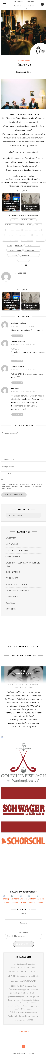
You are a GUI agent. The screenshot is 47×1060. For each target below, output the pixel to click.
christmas (11, 971)
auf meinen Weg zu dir (14, 225)
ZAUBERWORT (23, 60)
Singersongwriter (32, 250)
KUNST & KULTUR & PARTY (17, 550)
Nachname (23, 923)
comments (32, 215)
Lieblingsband (27, 240)
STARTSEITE (11, 538)
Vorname (23, 913)
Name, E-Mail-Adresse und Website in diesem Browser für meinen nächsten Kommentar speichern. (22, 486)
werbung (17, 1020)
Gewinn (37, 230)
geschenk (13, 993)
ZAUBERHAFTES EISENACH (17, 590)
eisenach (27, 230)
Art (21, 967)
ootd (21, 1006)
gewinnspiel (11, 235)
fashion (12, 989)
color (18, 971)
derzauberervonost (25, 976)
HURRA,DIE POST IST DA (16, 584)
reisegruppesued (14, 250)
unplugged (13, 255)
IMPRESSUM (11, 609)
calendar (33, 967)
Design (37, 976)
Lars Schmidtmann (10, 240)
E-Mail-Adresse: (23, 932)
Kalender (37, 235)
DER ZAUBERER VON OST (23, 1)
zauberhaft (23, 260)
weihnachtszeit (33, 1016)
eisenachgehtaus (30, 986)
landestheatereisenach (25, 1003)
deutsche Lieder (13, 230)
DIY (20, 982)
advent (15, 220)
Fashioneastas (32, 989)
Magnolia (40, 240)
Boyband (38, 225)
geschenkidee (32, 993)
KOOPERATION (12, 597)
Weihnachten (17, 1012)
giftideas (36, 997)
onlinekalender (14, 1006)
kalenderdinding (27, 1000)
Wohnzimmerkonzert (29, 255)
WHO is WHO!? (12, 544)
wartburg (30, 1009)
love (34, 1003)
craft (21, 971)
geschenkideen (14, 997)
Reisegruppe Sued (33, 245)
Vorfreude (22, 1009)
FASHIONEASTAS (13, 556)
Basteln (26, 967)
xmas (30, 1020)
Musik (9, 245)
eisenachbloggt (17, 986)
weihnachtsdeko (31, 1013)
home (10, 1000)
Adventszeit (15, 967)
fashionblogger (21, 989)
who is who (24, 1020)
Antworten (17, 335)
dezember (14, 982)
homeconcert (24, 235)
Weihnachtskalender (18, 1016)
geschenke (22, 993)
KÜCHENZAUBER (13, 572)
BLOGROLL (10, 603)
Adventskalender (28, 220)
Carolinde (21, 273)
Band (29, 225)
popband (18, 245)
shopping (26, 1006)
